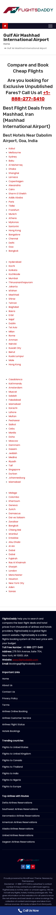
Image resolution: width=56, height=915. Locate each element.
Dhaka (12, 169)
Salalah (13, 395)
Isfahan (13, 290)
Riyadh (12, 461)
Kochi (12, 266)
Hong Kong (15, 230)
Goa (11, 246)
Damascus (15, 513)
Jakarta (13, 286)
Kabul (12, 148)
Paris (11, 201)
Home (6, 43)
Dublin (12, 323)
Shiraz (12, 298)
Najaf (11, 319)
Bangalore (14, 234)
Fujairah (13, 558)
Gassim (13, 449)
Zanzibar (13, 521)
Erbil (11, 315)
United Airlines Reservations (17, 835)
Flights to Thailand (12, 766)
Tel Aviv (13, 327)
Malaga (13, 492)
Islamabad (15, 404)
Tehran (13, 303)
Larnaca (13, 177)
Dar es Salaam (17, 517)
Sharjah (13, 566)
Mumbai (13, 278)
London (13, 570)
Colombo (14, 497)
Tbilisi (12, 205)
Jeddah (13, 453)
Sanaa (12, 591)
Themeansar (28, 881)
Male (11, 360)
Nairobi (13, 344)
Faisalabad (15, 400)
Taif (11, 465)
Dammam (14, 445)
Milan (12, 331)
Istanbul (13, 534)
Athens (13, 218)
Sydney (13, 156)
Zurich (12, 509)
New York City (16, 583)
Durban (13, 473)
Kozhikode (14, 274)
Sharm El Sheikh (17, 193)
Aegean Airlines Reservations (18, 841)
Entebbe (13, 538)
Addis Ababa (16, 197)
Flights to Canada (12, 760)
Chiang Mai (15, 529)
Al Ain (12, 546)
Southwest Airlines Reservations (20, 809)
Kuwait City (15, 348)
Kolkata (13, 270)
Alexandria (15, 185)
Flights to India (10, 773)
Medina (13, 457)
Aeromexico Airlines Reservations (21, 815)
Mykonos (14, 222)
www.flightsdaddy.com (25, 659)
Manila (12, 432)
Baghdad (14, 307)
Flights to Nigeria (11, 780)
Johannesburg (17, 477)
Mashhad (14, 294)
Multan (12, 416)
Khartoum (14, 501)
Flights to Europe (11, 786)
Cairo (12, 189)
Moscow (13, 441)
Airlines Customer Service (16, 718)
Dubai (12, 550)
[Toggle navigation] (50, 26)
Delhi (11, 242)
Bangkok (13, 251)
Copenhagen (16, 181)
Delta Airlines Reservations (17, 802)
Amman (13, 339)
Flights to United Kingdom (16, 753)
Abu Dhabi (14, 542)
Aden (12, 587)
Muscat (13, 391)
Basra (12, 311)
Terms (5, 705)
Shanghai (14, 173)
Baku (11, 160)
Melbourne (15, 152)
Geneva (13, 505)
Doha (12, 436)
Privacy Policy (10, 698)
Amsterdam (15, 387)
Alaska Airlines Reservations (17, 828)
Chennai (13, 238)
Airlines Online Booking (14, 711)
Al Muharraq (15, 165)
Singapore (14, 469)
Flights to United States (15, 747)
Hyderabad (15, 262)
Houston (13, 579)
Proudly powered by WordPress (19, 878)
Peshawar (14, 420)
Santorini (14, 226)
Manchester (15, 575)
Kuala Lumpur (16, 356)
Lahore (12, 412)
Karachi (13, 408)
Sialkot (12, 424)
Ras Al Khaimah (17, 562)
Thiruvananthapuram (21, 282)
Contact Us (8, 691)
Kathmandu (15, 383)
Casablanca (15, 379)
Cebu (12, 428)
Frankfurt (14, 210)
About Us (7, 685)
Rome (12, 335)
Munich (13, 214)
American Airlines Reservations (19, 822)
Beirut (12, 352)
